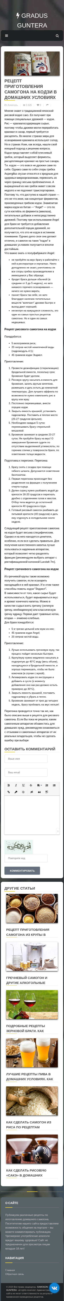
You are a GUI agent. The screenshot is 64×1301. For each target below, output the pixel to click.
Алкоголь (13, 105)
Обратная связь (14, 1274)
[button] (8, 785)
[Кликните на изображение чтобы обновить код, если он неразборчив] (18, 846)
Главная (10, 1270)
